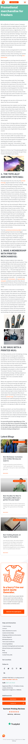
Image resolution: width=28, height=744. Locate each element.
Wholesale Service (7, 639)
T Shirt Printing (6, 626)
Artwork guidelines (7, 644)
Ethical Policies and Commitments (11, 648)
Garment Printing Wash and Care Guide (12, 646)
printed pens (11, 279)
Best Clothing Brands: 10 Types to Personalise (12, 536)
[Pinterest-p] (16, 669)
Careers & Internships (8, 633)
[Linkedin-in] (4, 673)
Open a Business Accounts (9, 630)
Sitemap (4, 652)
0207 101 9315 (10, 683)
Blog (3, 650)
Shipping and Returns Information (11, 635)
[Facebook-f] (4, 669)
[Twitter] (8, 669)
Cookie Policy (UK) (7, 655)
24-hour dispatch (7, 637)
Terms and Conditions (8, 641)
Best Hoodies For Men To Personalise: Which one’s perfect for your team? (12, 498)
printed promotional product (13, 230)
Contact (4, 628)
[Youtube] (21, 669)
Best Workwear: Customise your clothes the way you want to (12, 459)
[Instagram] (12, 669)
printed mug (9, 396)
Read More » (5, 473)
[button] (14, 2)
